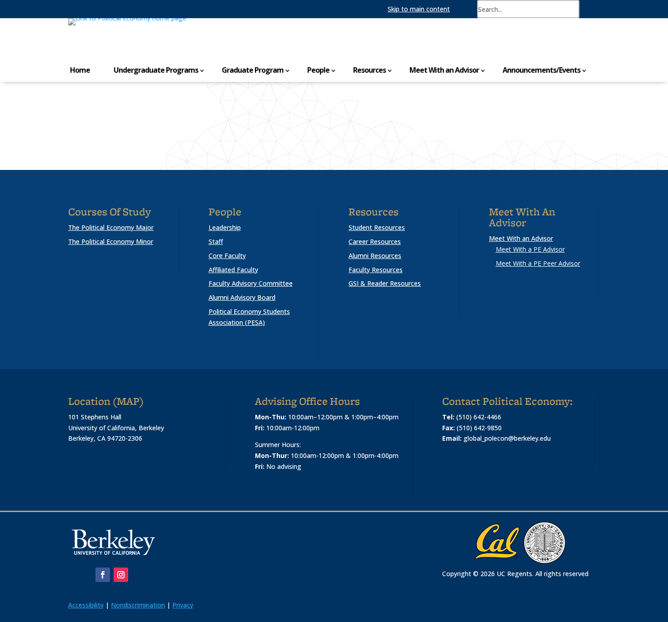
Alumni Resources (375, 255)
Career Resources (375, 241)
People (318, 70)
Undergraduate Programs (156, 70)
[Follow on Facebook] (102, 574)
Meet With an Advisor (444, 70)
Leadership (225, 227)
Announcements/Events (541, 70)
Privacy (182, 605)
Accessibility (86, 605)
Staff (216, 241)
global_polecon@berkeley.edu (507, 438)
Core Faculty (227, 255)
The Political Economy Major (111, 227)
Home (80, 70)
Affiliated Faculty (233, 269)
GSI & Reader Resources (385, 283)
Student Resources (377, 227)
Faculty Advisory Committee (251, 283)
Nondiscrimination (138, 605)
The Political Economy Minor (110, 241)
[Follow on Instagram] (121, 574)
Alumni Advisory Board (242, 297)
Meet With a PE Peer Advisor (538, 263)
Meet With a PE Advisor (530, 249)
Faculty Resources (376, 269)
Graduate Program (253, 70)
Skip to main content (419, 9)
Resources (369, 70)
